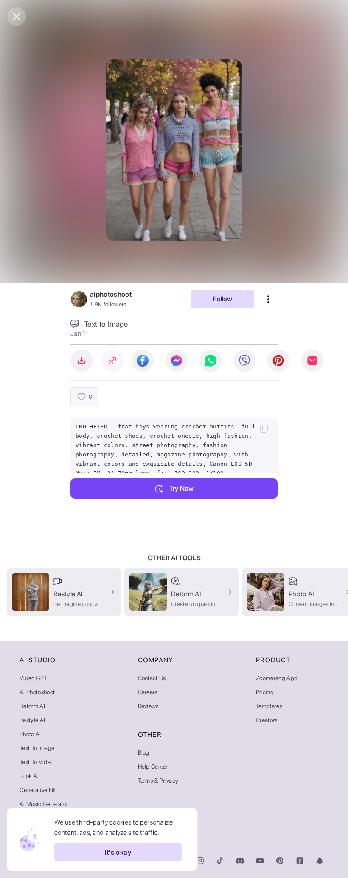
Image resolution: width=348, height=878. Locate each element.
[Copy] (264, 428)
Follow (222, 299)
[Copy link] (112, 361)
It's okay (118, 852)
